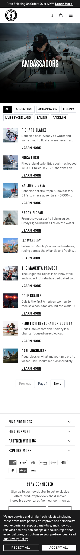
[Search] (51, 15)
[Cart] (61, 15)
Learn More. (64, 4)
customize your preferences (47, 534)
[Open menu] (70, 15)
